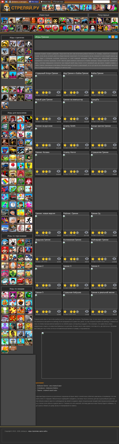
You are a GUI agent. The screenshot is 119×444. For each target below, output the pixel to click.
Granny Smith (69, 126)
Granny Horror (69, 152)
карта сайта (43, 431)
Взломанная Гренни (72, 240)
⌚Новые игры (46, 2)
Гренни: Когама (42, 152)
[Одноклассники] (113, 37)
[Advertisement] (76, 45)
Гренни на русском (43, 126)
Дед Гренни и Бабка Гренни (75, 73)
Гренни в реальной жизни (102, 292)
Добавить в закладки (19, 2)
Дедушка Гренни (42, 240)
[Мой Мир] (116, 37)
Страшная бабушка (72, 292)
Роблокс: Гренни (70, 213)
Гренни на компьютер (73, 99)
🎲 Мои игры (33, 2)
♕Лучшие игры (58, 2)
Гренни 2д (95, 213)
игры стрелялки (33, 431)
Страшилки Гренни (99, 152)
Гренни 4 (95, 266)
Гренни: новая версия (45, 213)
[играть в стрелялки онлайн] (21, 11)
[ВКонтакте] (109, 37)
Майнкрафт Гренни (99, 240)
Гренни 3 (67, 266)
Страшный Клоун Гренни (46, 73)
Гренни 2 (39, 266)
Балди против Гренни (101, 126)
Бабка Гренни (97, 73)
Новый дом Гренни (44, 99)
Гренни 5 (39, 292)
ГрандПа (95, 99)
